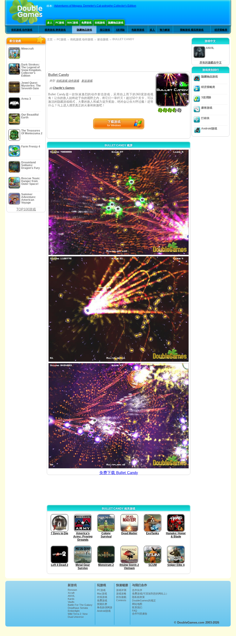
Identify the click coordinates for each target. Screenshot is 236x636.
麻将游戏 (206, 107)
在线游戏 (100, 22)
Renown (72, 589)
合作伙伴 (137, 590)
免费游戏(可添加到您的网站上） (150, 593)
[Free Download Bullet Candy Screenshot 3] (118, 415)
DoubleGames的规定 (144, 600)
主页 (50, 39)
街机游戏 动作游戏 (21, 29)
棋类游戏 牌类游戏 (55, 29)
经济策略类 (221, 29)
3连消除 (120, 29)
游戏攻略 (121, 593)
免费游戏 (86, 22)
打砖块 (205, 118)
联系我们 (137, 607)
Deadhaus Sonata (78, 607)
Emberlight (74, 610)
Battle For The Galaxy (80, 604)
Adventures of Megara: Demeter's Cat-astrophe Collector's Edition (95, 5)
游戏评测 (121, 590)
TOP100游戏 (26, 209)
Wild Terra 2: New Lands (78, 615)
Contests (121, 600)
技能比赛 (102, 604)
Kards (71, 598)
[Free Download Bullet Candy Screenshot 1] (118, 202)
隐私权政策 (138, 597)
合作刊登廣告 (139, 613)
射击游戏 (102, 39)
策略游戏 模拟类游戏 (192, 29)
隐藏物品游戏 (115, 22)
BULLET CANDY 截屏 (119, 145)
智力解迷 (165, 29)
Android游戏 (209, 128)
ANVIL (71, 595)
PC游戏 (60, 22)
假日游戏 (105, 29)
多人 (49, 22)
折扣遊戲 (121, 597)
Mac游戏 (72, 22)
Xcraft (71, 592)
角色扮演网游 (104, 607)
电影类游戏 (138, 29)
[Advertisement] (118, 56)
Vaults (71, 601)
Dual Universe (76, 616)
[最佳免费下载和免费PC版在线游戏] (25, 12)
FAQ (134, 610)
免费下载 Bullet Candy (118, 473)
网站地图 (137, 604)
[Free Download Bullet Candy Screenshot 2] (118, 309)
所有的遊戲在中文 (211, 62)
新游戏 (72, 585)
